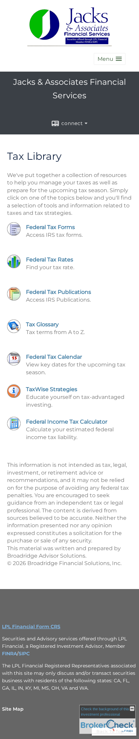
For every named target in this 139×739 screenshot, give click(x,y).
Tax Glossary (42, 324)
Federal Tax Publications (58, 292)
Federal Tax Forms (50, 227)
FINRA (9, 654)
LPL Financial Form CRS (31, 626)
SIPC (24, 654)
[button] (110, 59)
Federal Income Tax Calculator (66, 421)
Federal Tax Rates (49, 259)
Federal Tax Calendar (54, 357)
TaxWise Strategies (51, 389)
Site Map (13, 709)
